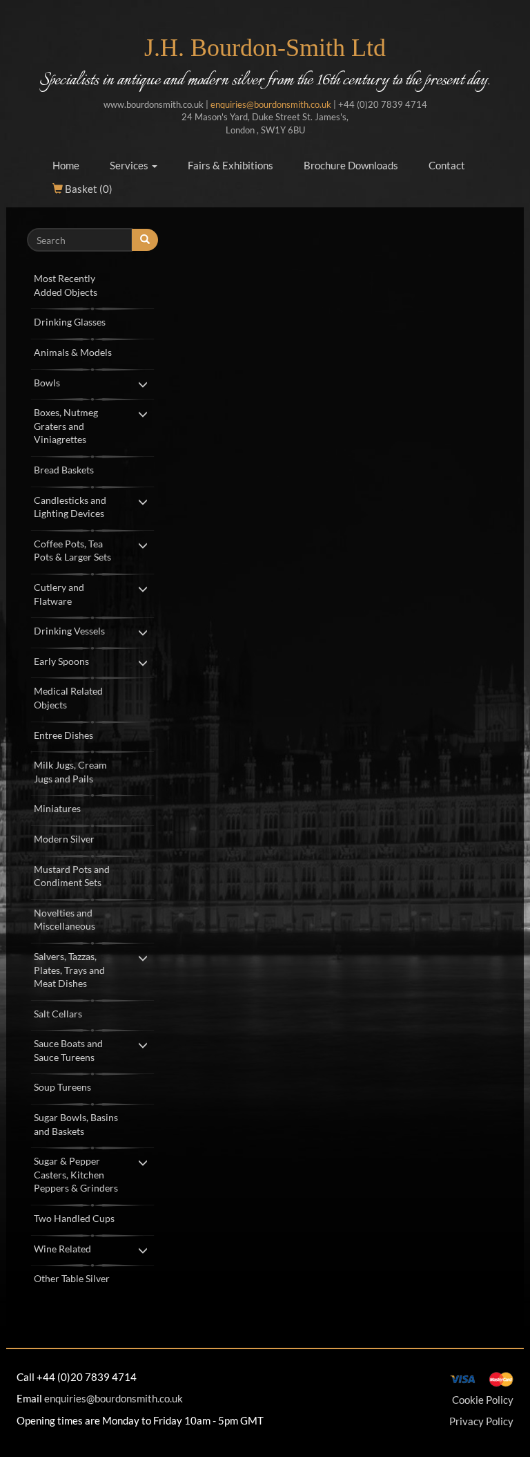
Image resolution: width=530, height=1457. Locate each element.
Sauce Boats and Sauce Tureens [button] (68, 1050)
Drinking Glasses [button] (70, 322)
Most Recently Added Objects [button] (65, 285)
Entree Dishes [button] (63, 735)
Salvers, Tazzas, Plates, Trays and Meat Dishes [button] (69, 969)
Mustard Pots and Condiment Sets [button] (72, 876)
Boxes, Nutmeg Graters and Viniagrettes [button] (66, 425)
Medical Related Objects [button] (68, 698)
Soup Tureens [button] (62, 1087)
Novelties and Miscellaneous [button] (64, 919)
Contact (447, 165)
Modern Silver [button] (64, 839)
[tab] (92, 284)
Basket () (87, 188)
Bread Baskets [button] (64, 470)
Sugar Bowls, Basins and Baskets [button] (76, 1124)
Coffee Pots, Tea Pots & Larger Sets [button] (72, 550)
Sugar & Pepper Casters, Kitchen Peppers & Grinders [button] (76, 1174)
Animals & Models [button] (73, 352)
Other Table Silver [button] (72, 1278)
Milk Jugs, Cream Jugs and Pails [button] (70, 771)
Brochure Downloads (351, 165)
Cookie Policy (482, 1399)
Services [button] (130, 165)
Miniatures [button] (57, 808)
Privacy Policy (481, 1421)
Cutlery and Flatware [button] (59, 594)
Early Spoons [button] (61, 661)
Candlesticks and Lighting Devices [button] (70, 507)
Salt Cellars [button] (58, 1013)
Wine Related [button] (62, 1248)
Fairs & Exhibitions (230, 165)
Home (65, 165)
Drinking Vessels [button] (69, 631)
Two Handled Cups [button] (74, 1218)
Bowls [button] (47, 382)
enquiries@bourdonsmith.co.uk (270, 104)
